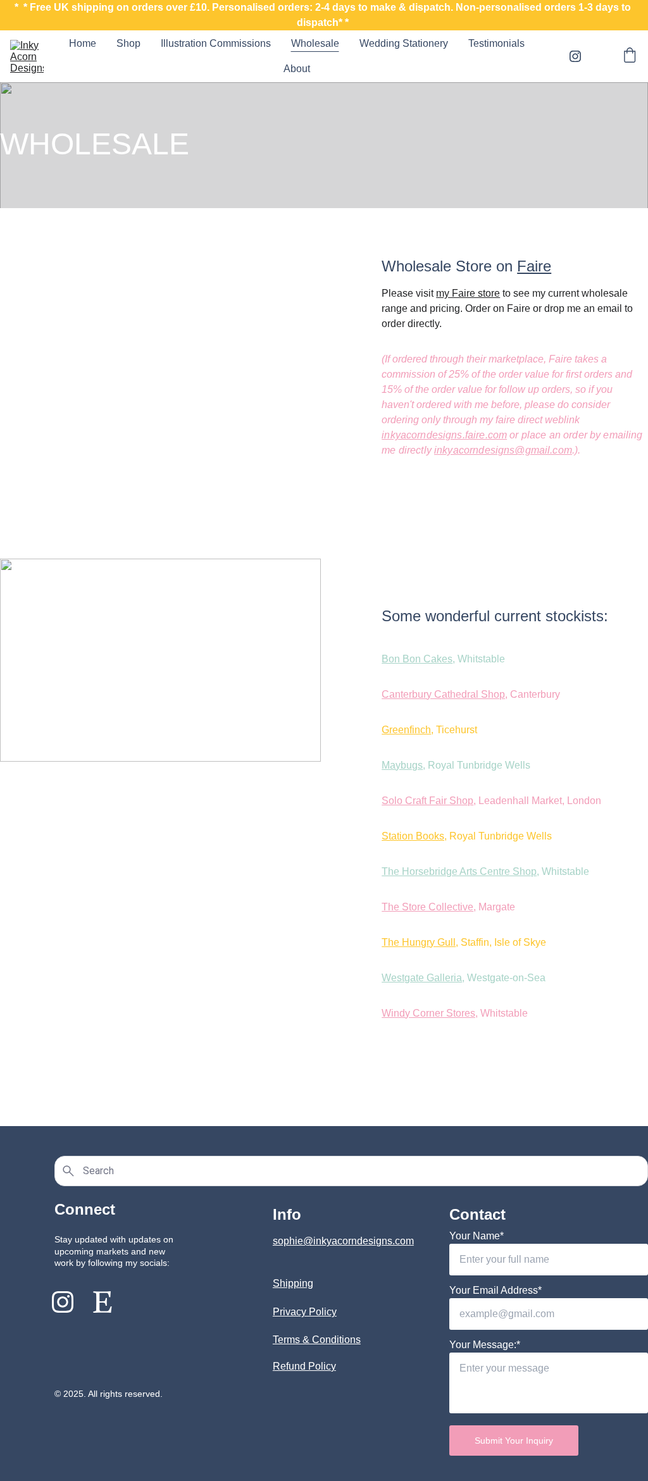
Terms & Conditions (317, 1339)
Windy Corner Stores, (430, 1013)
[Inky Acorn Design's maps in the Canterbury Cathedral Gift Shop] (160, 948)
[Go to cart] (629, 56)
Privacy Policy (305, 1311)
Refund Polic (302, 1366)
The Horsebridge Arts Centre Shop (459, 871)
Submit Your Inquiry (514, 1440)
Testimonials (496, 43)
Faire (534, 266)
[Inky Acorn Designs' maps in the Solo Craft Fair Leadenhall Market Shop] (160, 330)
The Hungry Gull (419, 942)
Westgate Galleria (422, 977)
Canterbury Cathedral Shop (443, 694)
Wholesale (315, 43)
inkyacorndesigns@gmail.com (503, 450)
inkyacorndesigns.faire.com (444, 435)
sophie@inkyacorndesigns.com (343, 1241)
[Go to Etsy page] (102, 1302)
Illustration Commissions (216, 43)
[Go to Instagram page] (575, 56)
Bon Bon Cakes (417, 659)
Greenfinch (406, 729)
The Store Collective (427, 907)
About (297, 68)
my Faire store (468, 293)
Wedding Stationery (403, 43)
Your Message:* (484, 1344)
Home (82, 43)
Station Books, (414, 836)
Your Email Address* (495, 1290)
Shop (128, 43)
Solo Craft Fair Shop (427, 800)
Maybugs (402, 765)
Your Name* (476, 1235)
